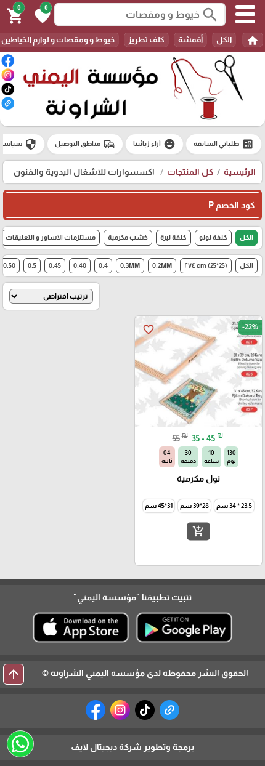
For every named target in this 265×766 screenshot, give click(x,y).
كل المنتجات (190, 172)
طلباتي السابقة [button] (224, 144)
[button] (40, 14)
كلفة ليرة (173, 237)
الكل (224, 39)
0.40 (79, 265)
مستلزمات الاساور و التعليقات (51, 237)
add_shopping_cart (198, 531)
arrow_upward (13, 674)
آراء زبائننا (154, 144)
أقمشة (190, 39)
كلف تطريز (146, 39)
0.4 (103, 265)
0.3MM (130, 265)
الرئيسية (240, 172)
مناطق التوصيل (85, 144)
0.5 (32, 265)
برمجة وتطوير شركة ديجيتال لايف (132, 747)
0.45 (55, 265)
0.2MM (162, 265)
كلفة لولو (213, 237)
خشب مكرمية (128, 237)
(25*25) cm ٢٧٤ (205, 265)
